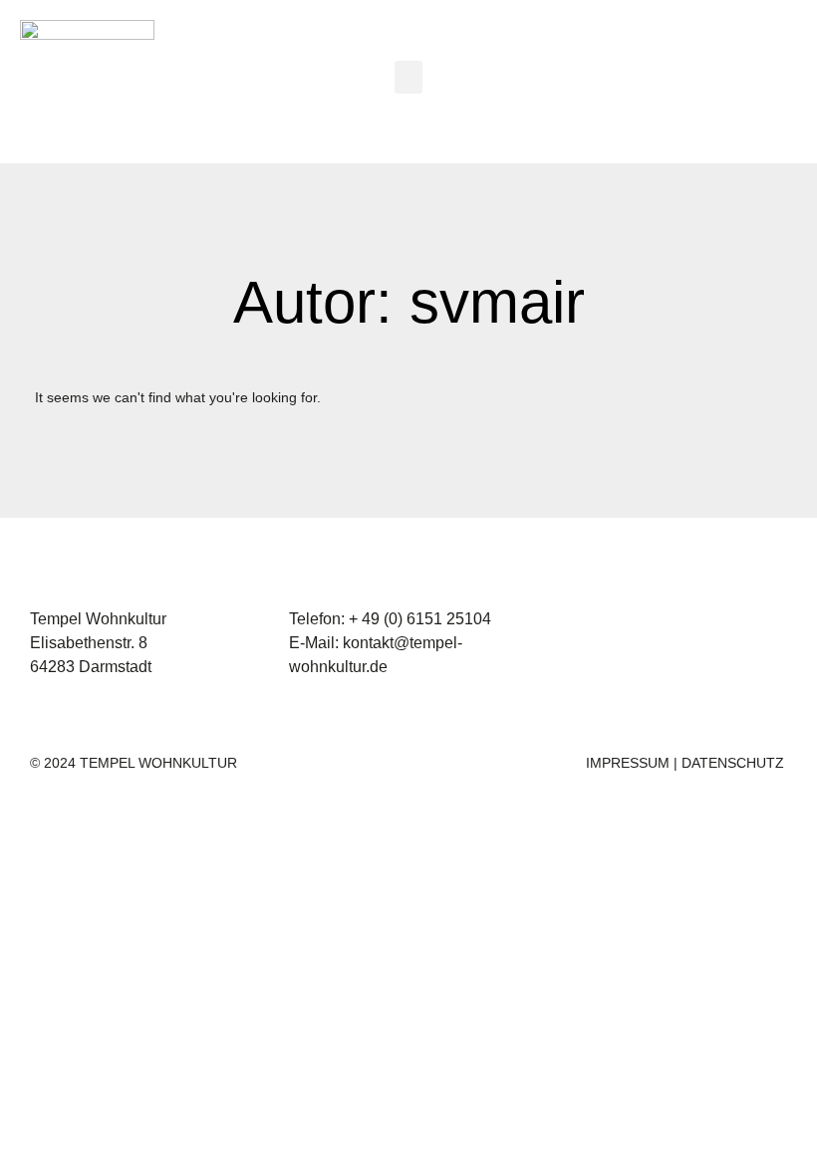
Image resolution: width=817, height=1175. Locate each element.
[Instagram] (727, 82)
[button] (408, 77)
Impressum (628, 763)
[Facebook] (782, 82)
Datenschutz (732, 763)
